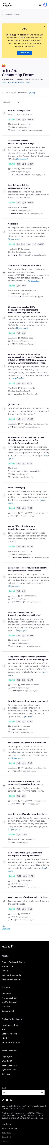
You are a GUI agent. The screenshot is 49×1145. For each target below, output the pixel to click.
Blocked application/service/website (25, 471)
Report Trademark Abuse (13, 962)
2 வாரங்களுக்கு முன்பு (35, 297)
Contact (5, 1141)
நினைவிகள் (6, 1137)
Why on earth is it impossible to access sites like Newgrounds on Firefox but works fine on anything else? (26, 440)
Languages (25, 640)
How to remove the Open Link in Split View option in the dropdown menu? (25, 854)
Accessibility (26, 124)
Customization (26, 881)
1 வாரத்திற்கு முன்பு (28, 344)
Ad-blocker (13, 224)
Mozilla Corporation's (17, 1106)
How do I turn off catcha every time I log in (27, 814)
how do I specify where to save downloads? (28, 701)
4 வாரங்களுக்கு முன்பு (27, 920)
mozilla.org (7, 1124)
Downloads (25, 726)
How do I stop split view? (19, 110)
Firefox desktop (9, 998)
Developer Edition (10, 1025)
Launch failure (26, 551)
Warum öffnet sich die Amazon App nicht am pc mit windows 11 (22, 527)
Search (35, 5)
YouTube (7, 1100)
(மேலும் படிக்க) (22, 159)
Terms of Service (9, 1128)
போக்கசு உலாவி (8, 1011)
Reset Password (9, 1065)
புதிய (4, 926)
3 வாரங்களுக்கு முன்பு (30, 394)
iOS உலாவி (6, 1006)
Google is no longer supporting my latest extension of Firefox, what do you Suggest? (28, 658)
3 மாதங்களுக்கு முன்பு (35, 130)
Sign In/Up (7, 1057)
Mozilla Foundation (14, 1108)
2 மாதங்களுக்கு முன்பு (38, 175)
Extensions (25, 249)
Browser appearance (29, 596)
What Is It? (7, 1061)
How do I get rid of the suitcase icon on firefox (19, 186)
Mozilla (8, 946)
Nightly (5, 1038)
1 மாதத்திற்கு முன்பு (26, 477)
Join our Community (11, 975)
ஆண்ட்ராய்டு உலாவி (9, 1002)
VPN (22, 424)
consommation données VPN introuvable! (27, 743)
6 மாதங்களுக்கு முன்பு (38, 255)
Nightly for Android (11, 1042)
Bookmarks (25, 914)
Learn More (24, 53)
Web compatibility (28, 291)
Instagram (11, 1100)
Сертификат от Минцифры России (24, 265)
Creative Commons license (30, 1118)
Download (6, 994)
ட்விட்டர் (5, 971)
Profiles (24, 207)
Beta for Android (9, 1034)
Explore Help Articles (11, 979)
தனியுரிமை (6, 1133)
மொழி (4, 1088)
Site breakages (27, 338)
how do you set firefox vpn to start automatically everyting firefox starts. (25, 782)
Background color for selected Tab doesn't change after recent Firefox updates (27, 569)
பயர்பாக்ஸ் (13, 124)
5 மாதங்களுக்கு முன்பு (32, 427)
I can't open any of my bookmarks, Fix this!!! (28, 897)
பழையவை (6, 928)
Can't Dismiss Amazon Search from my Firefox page (21, 142)
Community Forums (12, 15)
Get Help (6, 1074)
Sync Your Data (9, 1070)
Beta (4, 1029)
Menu (40, 5)
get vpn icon (13, 404)
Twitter (3, 1100)
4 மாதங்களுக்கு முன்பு (28, 516)
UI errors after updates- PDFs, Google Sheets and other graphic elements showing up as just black (24, 310)
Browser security (28, 388)
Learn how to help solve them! (16, 82)
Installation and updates (30, 685)
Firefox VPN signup (16, 488)
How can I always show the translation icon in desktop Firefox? (24, 613)
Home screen (26, 169)
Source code (7, 966)
